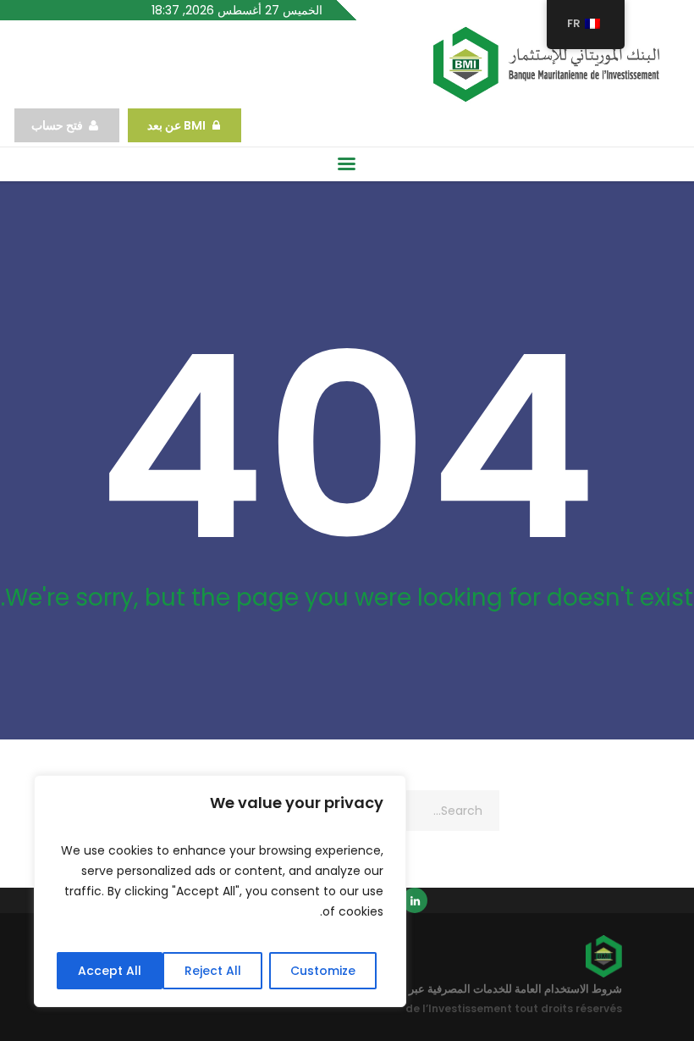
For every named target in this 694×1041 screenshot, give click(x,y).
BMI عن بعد (175, 125)
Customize (322, 970)
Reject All (213, 970)
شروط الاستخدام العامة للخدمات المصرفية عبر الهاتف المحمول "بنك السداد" (447, 989)
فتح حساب (57, 125)
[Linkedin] (414, 900)
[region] (220, 891)
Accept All (109, 970)
